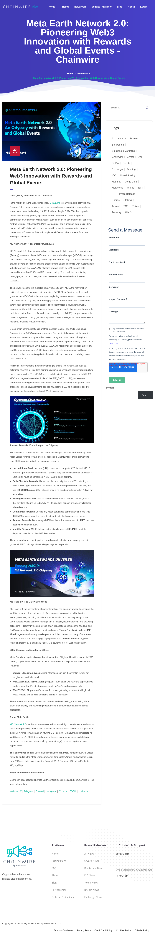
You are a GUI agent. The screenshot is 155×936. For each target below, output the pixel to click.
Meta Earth (54, 202)
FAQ (54, 868)
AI (113, 138)
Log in (143, 6)
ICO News (89, 875)
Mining (130, 187)
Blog (119, 6)
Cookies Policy (123, 930)
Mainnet (116, 181)
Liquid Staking (127, 175)
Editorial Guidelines (63, 897)
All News (89, 853)
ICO (114, 175)
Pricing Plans (59, 861)
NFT (140, 187)
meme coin (130, 181)
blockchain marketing (123, 151)
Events (126, 163)
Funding (131, 169)
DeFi (140, 157)
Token (135, 206)
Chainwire (117, 157)
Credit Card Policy (103, 930)
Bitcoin (134, 138)
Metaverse (117, 187)
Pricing (65, 6)
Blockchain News (93, 868)
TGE (126, 206)
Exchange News (93, 897)
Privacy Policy (84, 930)
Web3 (128, 212)
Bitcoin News (91, 890)
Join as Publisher (102, 6)
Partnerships (59, 890)
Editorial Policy (142, 930)
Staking (128, 200)
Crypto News (91, 861)
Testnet (116, 206)
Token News (91, 882)
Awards (122, 138)
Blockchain (118, 144)
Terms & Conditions (63, 930)
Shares (116, 200)
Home (51, 6)
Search (110, 387)
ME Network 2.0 (18, 724)
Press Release (127, 194)
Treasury (116, 212)
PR (113, 194)
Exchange (117, 169)
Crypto (130, 157)
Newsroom (80, 6)
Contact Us (121, 876)
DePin (115, 163)
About (131, 6)
